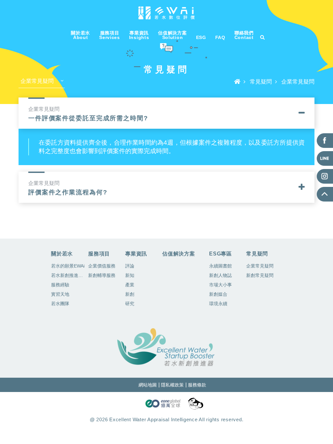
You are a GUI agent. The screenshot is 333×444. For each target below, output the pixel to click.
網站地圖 (148, 384)
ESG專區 (220, 253)
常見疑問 (261, 82)
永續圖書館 (220, 265)
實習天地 (60, 294)
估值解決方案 (178, 253)
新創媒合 (218, 294)
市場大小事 (220, 284)
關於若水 (62, 253)
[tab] (166, 113)
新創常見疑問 (259, 275)
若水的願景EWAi (68, 265)
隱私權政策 (172, 384)
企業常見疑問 (259, 265)
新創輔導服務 (101, 275)
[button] (166, 112)
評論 (129, 265)
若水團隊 (60, 303)
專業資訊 (136, 253)
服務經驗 (60, 284)
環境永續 (218, 303)
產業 (129, 284)
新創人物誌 (220, 275)
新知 (129, 275)
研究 (129, 303)
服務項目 (99, 253)
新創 (129, 294)
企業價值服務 (101, 265)
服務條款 (197, 384)
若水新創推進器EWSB (68, 276)
